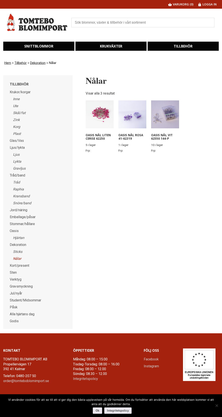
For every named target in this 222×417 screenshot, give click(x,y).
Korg (16, 127)
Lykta (17, 161)
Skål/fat (19, 113)
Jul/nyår (16, 293)
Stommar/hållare (22, 224)
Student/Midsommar (25, 300)
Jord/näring (18, 210)
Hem (7, 63)
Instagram (151, 366)
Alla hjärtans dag (22, 314)
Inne (16, 99)
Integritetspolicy (85, 379)
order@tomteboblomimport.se (26, 381)
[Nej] (216, 405)
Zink (16, 120)
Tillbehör (183, 46)
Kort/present (19, 265)
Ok (97, 410)
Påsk (14, 307)
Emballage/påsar (23, 217)
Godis (14, 321)
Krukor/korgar (20, 92)
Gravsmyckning (21, 286)
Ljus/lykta (17, 148)
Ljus (16, 154)
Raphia (18, 189)
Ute (15, 106)
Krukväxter (111, 46)
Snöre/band (22, 203)
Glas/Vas (17, 141)
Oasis (14, 231)
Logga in (209, 4)
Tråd (16, 182)
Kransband (21, 196)
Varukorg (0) (182, 4)
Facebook (151, 359)
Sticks (17, 252)
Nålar (17, 259)
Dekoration (38, 63)
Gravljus (19, 168)
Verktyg (15, 279)
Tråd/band (17, 175)
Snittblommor (38, 46)
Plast (17, 134)
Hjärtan (18, 238)
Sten (13, 272)
